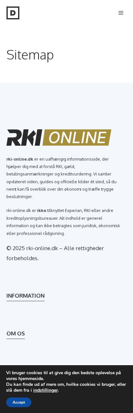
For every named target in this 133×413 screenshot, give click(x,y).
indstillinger (45, 390)
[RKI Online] (12, 13)
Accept (19, 402)
